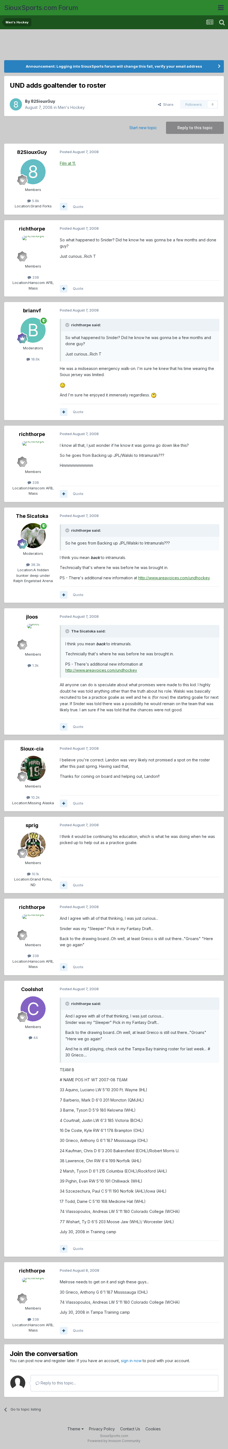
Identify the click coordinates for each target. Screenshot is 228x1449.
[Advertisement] (114, 45)
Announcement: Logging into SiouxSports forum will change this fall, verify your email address (114, 66)
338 (35, 277)
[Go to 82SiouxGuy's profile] (16, 104)
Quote (78, 206)
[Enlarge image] (62, 385)
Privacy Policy (102, 1428)
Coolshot (32, 989)
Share (167, 104)
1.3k (35, 665)
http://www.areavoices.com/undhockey (174, 577)
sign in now (131, 1360)
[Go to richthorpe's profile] (33, 248)
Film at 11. (68, 163)
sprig (32, 825)
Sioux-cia (32, 749)
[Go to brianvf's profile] (33, 330)
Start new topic (143, 127)
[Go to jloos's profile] (33, 636)
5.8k (35, 200)
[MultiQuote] (64, 206)
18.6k (35, 359)
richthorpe (32, 229)
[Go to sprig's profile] (33, 844)
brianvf (32, 310)
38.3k (35, 564)
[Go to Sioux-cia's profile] (33, 768)
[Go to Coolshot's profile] (33, 1008)
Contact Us (130, 1428)
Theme (74, 1428)
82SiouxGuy (43, 101)
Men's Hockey (71, 107)
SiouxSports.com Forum (41, 8)
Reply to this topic (194, 127)
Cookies (153, 1428)
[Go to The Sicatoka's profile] (33, 535)
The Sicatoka (32, 516)
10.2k (35, 797)
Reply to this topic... (57, 1383)
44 (35, 1037)
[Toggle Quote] (67, 325)
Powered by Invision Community (114, 1441)
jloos (32, 617)
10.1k (35, 874)
